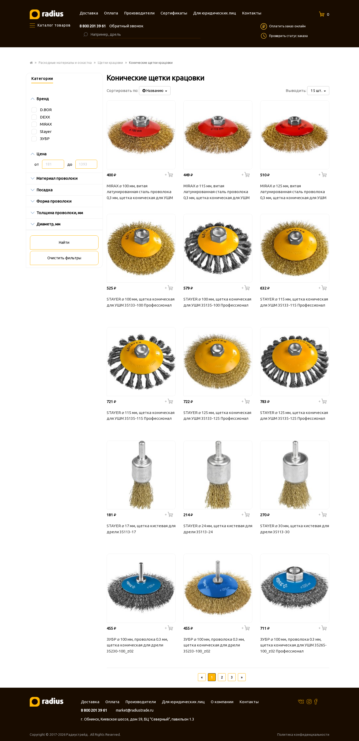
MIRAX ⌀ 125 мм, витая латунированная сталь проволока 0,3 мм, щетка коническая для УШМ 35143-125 (293, 192)
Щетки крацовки (110, 62)
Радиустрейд (77, 734)
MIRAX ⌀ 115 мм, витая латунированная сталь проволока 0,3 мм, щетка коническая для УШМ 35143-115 (216, 192)
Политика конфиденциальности (303, 734)
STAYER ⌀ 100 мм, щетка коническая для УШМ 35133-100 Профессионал (141, 302)
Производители (140, 701)
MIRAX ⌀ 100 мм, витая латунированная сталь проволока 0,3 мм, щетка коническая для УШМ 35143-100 (140, 192)
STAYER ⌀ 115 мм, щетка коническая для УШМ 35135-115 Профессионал (141, 415)
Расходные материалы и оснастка (65, 62)
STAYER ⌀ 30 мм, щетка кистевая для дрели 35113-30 (294, 529)
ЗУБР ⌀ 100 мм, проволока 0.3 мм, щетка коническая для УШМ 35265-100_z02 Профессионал (293, 645)
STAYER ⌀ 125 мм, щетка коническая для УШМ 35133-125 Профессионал (217, 415)
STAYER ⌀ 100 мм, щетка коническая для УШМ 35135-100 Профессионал (217, 302)
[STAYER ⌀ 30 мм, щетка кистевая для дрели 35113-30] (294, 475)
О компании (222, 701)
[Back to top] (353, 726)
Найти (64, 242)
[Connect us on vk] (301, 701)
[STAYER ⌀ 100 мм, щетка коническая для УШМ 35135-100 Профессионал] (218, 248)
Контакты (249, 701)
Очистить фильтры (64, 258)
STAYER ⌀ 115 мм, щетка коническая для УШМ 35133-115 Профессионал (294, 302)
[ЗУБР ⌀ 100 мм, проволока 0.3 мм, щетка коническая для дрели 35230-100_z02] (141, 588)
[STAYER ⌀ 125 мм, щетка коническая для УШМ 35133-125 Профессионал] (218, 361)
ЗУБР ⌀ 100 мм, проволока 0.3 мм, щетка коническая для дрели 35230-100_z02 (137, 645)
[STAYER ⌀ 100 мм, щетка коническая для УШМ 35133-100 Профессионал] (141, 248)
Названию (155, 91)
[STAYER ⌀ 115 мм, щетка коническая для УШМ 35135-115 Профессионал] (141, 361)
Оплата (112, 701)
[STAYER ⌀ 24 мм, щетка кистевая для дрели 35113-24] (218, 475)
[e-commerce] (46, 14)
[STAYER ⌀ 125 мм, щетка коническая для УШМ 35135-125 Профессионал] (294, 361)
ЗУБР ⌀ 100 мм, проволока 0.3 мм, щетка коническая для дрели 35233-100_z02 (214, 645)
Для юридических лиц (183, 701)
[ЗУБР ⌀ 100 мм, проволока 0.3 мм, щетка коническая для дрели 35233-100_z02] (218, 588)
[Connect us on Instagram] (309, 701)
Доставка (90, 701)
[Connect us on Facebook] (315, 701)
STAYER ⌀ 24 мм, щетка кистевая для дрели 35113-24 (217, 529)
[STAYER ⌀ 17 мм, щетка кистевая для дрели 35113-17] (141, 475)
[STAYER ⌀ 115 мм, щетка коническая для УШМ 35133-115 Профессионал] (294, 248)
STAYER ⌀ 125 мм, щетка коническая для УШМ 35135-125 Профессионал (294, 415)
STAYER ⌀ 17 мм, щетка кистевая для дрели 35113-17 (141, 529)
